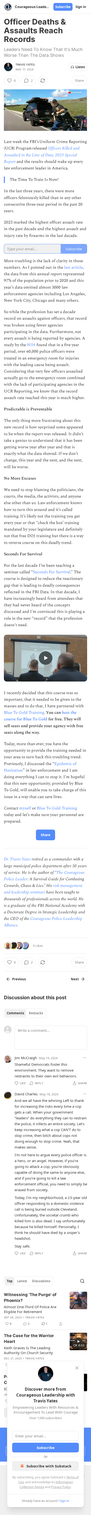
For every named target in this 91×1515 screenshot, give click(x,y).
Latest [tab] (22, 1281)
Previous (19, 979)
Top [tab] (9, 1281)
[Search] (82, 1281)
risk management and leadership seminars (43, 888)
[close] (77, 1368)
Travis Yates (25, 64)
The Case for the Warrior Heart (29, 1338)
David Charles (26, 1093)
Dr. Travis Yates (17, 859)
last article (73, 267)
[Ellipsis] (85, 1058)
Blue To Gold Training (24, 712)
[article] (45, 1309)
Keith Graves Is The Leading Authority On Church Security (28, 1350)
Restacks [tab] (36, 1013)
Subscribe (63, 7)
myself (25, 808)
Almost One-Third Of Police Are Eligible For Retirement (30, 1309)
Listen (80, 67)
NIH (31, 345)
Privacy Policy (61, 1487)
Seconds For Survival (51, 572)
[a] (45, 658)
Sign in (80, 7)
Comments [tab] (15, 1013)
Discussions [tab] (41, 1281)
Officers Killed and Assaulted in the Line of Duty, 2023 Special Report (42, 155)
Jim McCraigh (26, 1057)
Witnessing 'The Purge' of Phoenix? (30, 1297)
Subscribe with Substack (48, 1466)
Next (75, 979)
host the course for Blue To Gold (40, 715)
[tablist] (25, 1013)
